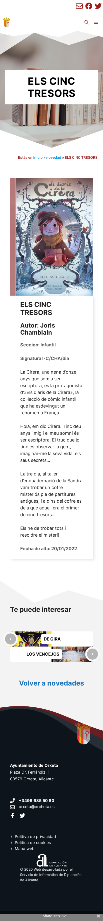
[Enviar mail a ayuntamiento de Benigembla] (79, 6)
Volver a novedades (51, 683)
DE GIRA (52, 639)
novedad (53, 157)
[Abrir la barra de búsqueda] (86, 22)
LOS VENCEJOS (42, 654)
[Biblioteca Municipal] (6, 22)
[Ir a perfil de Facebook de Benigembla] (89, 6)
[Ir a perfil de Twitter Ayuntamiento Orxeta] (22, 815)
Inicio (38, 157)
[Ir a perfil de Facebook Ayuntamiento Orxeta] (13, 815)
